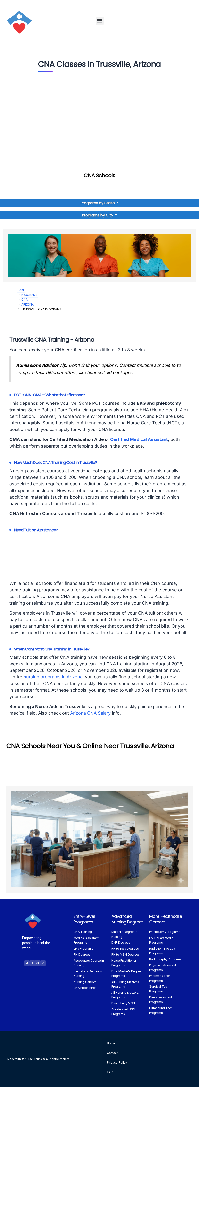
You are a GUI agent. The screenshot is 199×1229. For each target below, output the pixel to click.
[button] (100, 21)
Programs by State (98, 202)
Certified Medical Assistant (139, 439)
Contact (112, 1053)
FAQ (110, 1072)
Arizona (27, 304)
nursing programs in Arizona (53, 676)
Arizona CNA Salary (90, 713)
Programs (29, 295)
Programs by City (97, 215)
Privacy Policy (117, 1062)
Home (21, 290)
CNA (24, 300)
